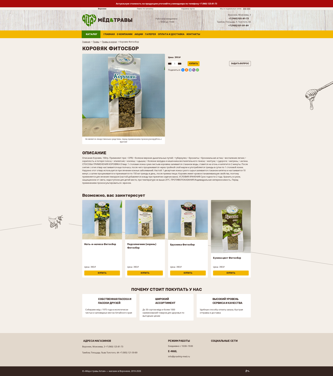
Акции (139, 34)
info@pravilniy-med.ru (179, 356)
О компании (124, 34)
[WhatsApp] (197, 69)
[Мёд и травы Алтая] (107, 20)
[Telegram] (190, 69)
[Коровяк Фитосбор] (123, 94)
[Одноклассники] (186, 69)
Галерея (150, 34)
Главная (109, 34)
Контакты (193, 34)
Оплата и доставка (171, 34)
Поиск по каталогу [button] (145, 8)
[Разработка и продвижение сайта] (248, 371)
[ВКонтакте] (182, 69)
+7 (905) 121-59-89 (238, 25)
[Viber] (193, 69)
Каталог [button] (91, 34)
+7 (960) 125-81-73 (208, 3)
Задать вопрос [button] (240, 63)
